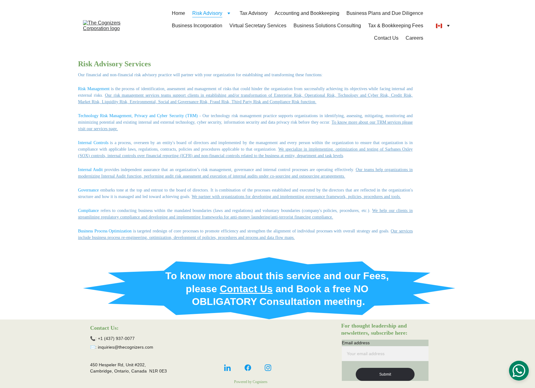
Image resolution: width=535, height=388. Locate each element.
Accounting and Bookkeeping (307, 13)
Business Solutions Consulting (327, 25)
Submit (385, 374)
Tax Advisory (254, 13)
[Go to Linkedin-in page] (227, 367)
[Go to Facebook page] (248, 367)
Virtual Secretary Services (257, 25)
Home (178, 13)
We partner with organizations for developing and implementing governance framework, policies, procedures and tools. (296, 196)
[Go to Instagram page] (268, 367)
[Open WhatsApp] (519, 371)
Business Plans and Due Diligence (384, 13)
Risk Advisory (207, 13)
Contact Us (386, 38)
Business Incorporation (197, 25)
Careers (414, 38)
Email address (356, 342)
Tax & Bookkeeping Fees (395, 25)
